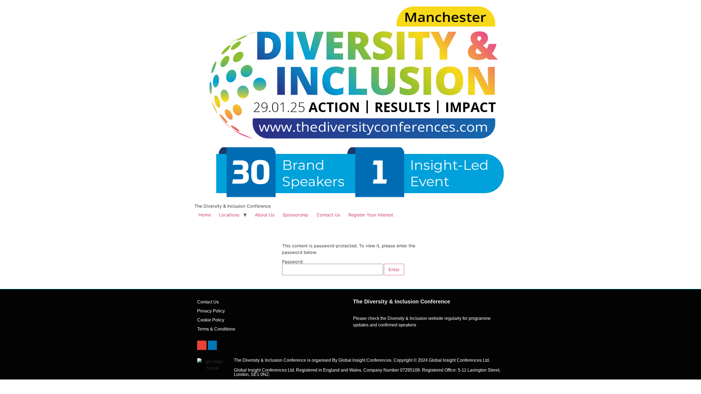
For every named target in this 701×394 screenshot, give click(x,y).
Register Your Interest (370, 215)
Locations (229, 215)
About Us (264, 215)
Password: (292, 261)
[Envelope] (201, 345)
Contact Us (328, 215)
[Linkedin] (212, 345)
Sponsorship (295, 215)
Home (205, 215)
